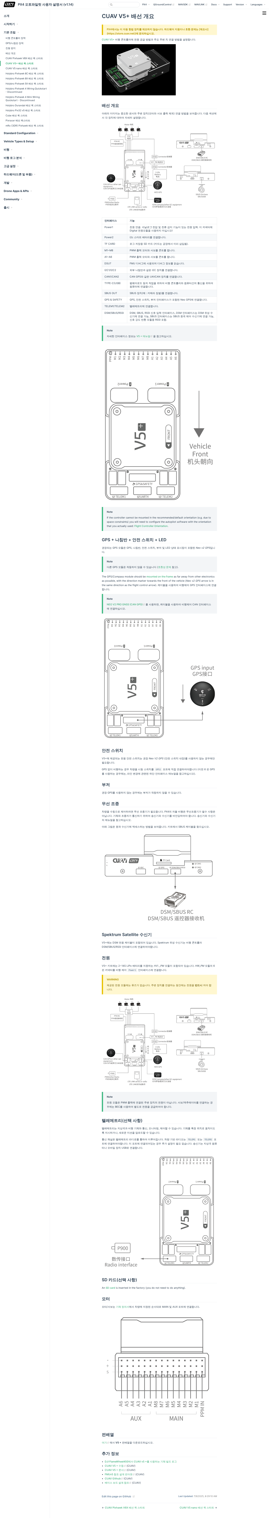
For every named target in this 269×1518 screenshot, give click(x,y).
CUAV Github (114, 1478)
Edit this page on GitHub (116, 1496)
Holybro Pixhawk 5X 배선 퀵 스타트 (25, 83)
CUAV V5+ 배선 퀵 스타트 (20, 63)
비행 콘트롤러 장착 (16, 38)
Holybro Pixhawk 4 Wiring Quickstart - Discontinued (26, 90)
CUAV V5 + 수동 (116, 1465)
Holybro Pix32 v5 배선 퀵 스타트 (23, 110)
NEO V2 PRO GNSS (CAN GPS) (126, 604)
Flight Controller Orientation (151, 526)
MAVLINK (201, 4)
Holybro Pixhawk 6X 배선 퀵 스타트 (25, 78)
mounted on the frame (159, 576)
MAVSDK (184, 4)
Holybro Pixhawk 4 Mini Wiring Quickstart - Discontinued (23, 99)
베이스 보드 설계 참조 (118, 1482)
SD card (110, 1287)
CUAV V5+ (108, 39)
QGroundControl (164, 4)
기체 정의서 (122, 1306)
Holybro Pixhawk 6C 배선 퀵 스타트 (25, 73)
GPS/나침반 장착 (15, 43)
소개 (6, 15)
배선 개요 (11, 53)
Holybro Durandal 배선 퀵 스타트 (23, 105)
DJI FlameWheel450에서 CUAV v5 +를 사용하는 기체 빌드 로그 (141, 1461)
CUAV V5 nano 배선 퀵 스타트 (22, 68)
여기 (106, 1442)
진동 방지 (11, 48)
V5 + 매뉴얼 (145, 336)
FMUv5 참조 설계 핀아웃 (120, 1474)
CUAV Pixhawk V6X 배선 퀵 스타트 (24, 58)
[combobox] (124, 4)
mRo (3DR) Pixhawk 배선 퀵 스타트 (25, 125)
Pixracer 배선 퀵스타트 (18, 120)
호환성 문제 (164, 567)
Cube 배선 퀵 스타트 (16, 115)
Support (227, 4)
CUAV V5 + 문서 (116, 1469)
